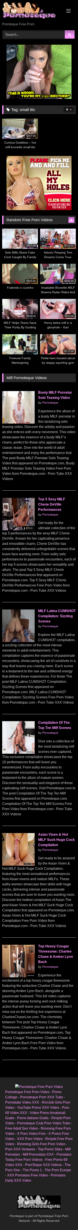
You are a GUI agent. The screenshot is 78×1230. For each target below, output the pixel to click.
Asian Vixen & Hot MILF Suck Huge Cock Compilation (56, 840)
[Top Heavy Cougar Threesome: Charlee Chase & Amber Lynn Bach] (18, 976)
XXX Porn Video (29, 1139)
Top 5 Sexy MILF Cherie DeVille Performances (51, 504)
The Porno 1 (32, 1170)
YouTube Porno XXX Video (38, 1107)
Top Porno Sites (50, 1149)
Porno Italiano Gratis (33, 1118)
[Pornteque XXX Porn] (32, 11)
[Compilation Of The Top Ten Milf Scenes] (18, 752)
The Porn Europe (58, 1170)
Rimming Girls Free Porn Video (41, 1144)
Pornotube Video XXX (22, 1102)
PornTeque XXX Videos (43, 1165)
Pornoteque (50, 402)
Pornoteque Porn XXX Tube (41, 1097)
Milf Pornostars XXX (38, 1154)
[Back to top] (64, 1217)
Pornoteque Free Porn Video (27, 1092)
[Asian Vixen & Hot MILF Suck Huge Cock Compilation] (18, 864)
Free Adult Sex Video (21, 1128)
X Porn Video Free (31, 1133)
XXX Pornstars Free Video (27, 1175)
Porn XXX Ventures (20, 1149)
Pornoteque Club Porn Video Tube (43, 1123)
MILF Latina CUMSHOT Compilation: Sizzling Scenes (57, 616)
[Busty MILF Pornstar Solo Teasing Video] (18, 422)
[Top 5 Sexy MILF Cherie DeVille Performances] (18, 529)
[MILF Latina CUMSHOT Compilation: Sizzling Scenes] (18, 641)
